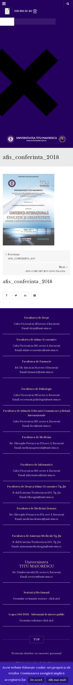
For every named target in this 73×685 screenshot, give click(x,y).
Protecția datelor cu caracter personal (36, 653)
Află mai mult (57, 679)
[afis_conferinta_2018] (28, 209)
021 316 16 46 (23, 11)
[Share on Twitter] (16, 295)
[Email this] (34, 295)
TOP (37, 639)
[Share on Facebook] (6, 295)
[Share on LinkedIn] (25, 295)
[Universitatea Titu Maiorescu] (36, 138)
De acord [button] (36, 679)
